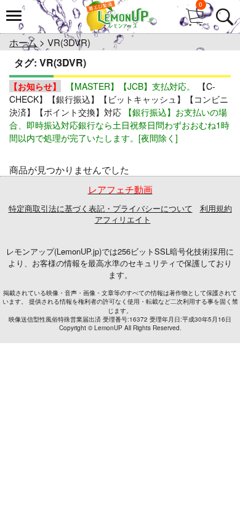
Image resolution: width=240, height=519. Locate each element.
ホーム (23, 42)
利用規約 (216, 208)
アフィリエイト (123, 219)
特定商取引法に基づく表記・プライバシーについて (101, 208)
